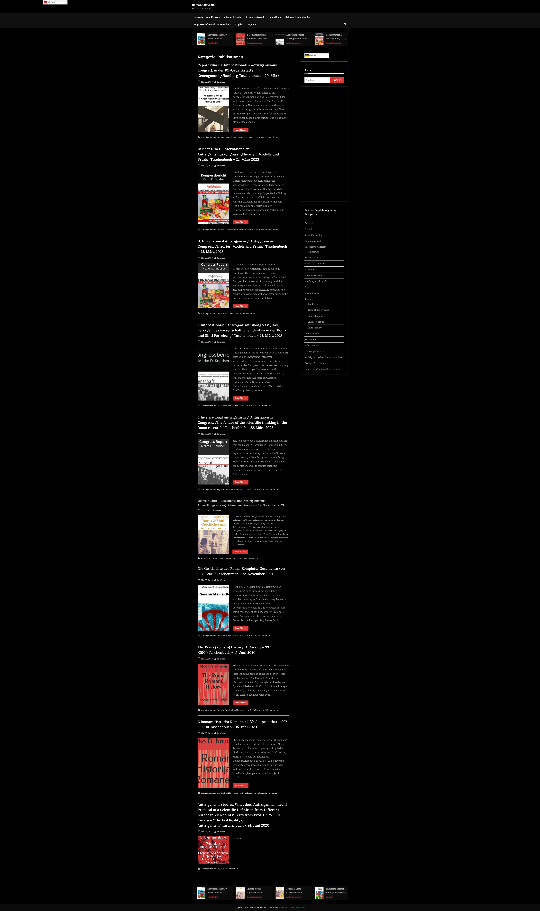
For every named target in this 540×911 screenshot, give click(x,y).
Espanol (252, 24)
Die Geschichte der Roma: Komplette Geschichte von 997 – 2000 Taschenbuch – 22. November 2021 (336, 890)
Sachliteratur (311, 333)
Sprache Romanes (314, 275)
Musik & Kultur (312, 293)
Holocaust (241, 137)
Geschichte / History (315, 246)
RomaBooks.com (203, 5)
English (239, 24)
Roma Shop (275, 16)
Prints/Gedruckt (255, 16)
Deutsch (221, 137)
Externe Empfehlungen (297, 16)
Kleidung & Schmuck (315, 281)
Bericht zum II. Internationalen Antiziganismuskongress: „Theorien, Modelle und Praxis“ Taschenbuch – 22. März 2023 (238, 154)
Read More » (241, 130)
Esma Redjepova (317, 315)
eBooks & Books (232, 16)
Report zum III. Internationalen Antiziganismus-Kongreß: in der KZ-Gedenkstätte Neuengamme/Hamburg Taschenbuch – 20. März (238, 70)
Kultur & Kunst (312, 345)
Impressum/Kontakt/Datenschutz (212, 24)
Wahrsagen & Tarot (314, 351)
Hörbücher (310, 339)
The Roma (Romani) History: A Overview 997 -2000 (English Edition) (296, 890)
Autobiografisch (312, 240)
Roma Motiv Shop (313, 234)
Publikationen (272, 137)
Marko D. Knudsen (256, 137)
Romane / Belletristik (315, 263)
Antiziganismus (215, 42)
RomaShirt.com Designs (207, 16)
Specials (308, 299)
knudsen (221, 81)
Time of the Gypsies (318, 309)
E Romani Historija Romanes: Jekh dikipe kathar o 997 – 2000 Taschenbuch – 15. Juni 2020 (219, 36)
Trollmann (313, 303)
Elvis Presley (315, 327)
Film (306, 287)
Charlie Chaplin (316, 321)
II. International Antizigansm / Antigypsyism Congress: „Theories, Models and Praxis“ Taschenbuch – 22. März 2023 (297, 36)
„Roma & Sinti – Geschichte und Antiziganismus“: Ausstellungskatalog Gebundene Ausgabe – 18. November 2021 (337, 36)
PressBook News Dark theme (292, 907)
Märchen (309, 269)
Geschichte (231, 137)
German (313, 55)
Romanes (275, 792)
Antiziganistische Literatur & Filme (323, 357)
